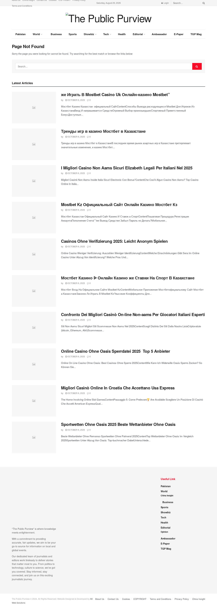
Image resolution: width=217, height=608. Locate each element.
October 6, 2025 (76, 99)
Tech (106, 34)
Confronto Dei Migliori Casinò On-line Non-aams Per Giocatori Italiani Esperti (133, 314)
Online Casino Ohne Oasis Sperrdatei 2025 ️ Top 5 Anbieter (115, 351)
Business (56, 34)
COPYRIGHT (139, 599)
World (36, 34)
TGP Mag (196, 34)
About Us (99, 599)
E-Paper (178, 34)
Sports (73, 34)
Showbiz (89, 34)
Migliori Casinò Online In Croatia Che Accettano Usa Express (118, 388)
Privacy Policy (182, 599)
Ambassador (159, 34)
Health (122, 34)
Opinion (164, 531)
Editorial (138, 34)
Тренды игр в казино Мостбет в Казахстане (103, 131)
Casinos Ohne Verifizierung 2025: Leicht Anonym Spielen (114, 241)
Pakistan (20, 34)
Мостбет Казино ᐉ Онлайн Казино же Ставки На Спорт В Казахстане (127, 278)
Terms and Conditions (22, 5)
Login (166, 2)
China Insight (167, 495)
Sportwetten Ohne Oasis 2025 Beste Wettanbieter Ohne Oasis (118, 424)
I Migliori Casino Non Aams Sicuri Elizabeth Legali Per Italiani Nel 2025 (126, 168)
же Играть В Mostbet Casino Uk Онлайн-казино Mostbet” (115, 94)
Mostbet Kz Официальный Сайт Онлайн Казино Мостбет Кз (119, 204)
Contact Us (113, 599)
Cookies (126, 599)
